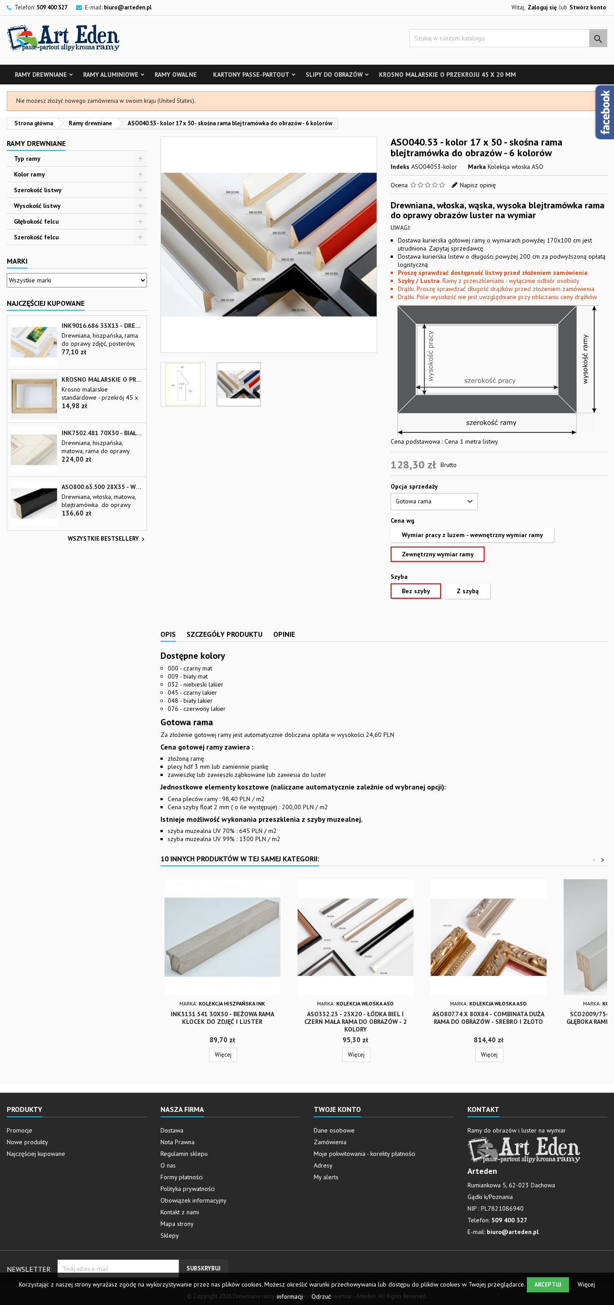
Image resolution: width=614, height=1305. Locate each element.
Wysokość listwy (37, 206)
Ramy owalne (176, 75)
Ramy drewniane (41, 75)
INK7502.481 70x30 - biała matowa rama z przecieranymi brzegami (102, 433)
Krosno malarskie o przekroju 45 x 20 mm (447, 75)
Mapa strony (177, 1224)
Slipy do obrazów (334, 75)
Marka (477, 167)
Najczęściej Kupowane (46, 303)
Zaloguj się (542, 7)
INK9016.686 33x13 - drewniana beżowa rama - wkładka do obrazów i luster (102, 326)
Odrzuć (321, 1296)
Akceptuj (547, 1284)
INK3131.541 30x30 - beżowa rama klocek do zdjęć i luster (222, 1018)
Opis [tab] (168, 634)
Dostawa (171, 1130)
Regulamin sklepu (184, 1154)
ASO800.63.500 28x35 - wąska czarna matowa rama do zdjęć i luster (102, 487)
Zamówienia (330, 1142)
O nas (168, 1165)
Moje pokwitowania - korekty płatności (364, 1154)
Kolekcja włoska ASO (515, 167)
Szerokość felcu (36, 237)
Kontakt (483, 1109)
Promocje (19, 1130)
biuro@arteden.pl (127, 7)
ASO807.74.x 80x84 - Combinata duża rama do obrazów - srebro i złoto (488, 1018)
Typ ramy (27, 158)
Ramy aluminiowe (110, 75)
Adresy (323, 1165)
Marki (17, 260)
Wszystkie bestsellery (107, 539)
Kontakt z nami (179, 1212)
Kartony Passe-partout (251, 75)
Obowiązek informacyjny (193, 1200)
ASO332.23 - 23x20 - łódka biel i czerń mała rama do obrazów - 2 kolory (355, 1021)
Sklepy (169, 1235)
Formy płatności (181, 1177)
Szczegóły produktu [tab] (225, 634)
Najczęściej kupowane (36, 1154)
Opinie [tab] (284, 634)
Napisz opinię (478, 185)
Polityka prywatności (187, 1189)
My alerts (326, 1177)
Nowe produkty (27, 1142)
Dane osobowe (334, 1130)
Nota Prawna (177, 1142)
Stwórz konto (588, 7)
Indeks (400, 167)
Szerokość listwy (38, 190)
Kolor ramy (29, 174)
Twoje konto (337, 1109)
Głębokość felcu (36, 221)
